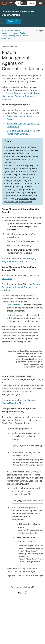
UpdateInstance (14, 315)
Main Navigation (11, 3)
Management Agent (10, 33)
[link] (23, 3)
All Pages (39, 31)
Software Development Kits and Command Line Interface (22, 287)
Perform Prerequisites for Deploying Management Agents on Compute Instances (21, 96)
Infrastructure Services (11, 30)
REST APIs (7, 278)
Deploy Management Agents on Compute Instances (15, 35)
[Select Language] (40, 3)
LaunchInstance (14, 304)
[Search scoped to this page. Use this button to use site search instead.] (25, 3)
